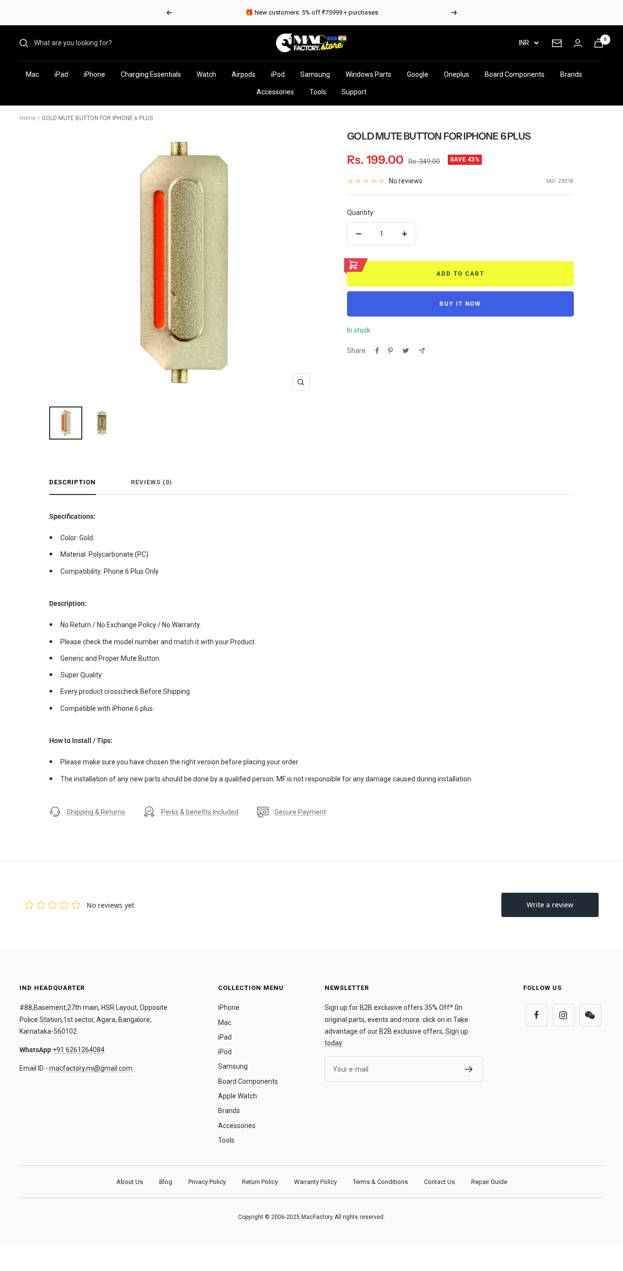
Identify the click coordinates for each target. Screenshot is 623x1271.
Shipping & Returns (96, 812)
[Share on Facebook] (377, 350)
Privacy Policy (207, 1181)
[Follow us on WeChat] (590, 1015)
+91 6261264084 (79, 1050)
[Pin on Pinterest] (390, 350)
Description (72, 482)
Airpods (244, 74)
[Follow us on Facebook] (537, 1015)
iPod (278, 74)
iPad (61, 74)
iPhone (94, 74)
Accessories (275, 92)
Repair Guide (489, 1181)
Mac (32, 74)
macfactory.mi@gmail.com (90, 1068)
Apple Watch (237, 1096)
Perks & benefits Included (199, 812)
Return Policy (260, 1181)
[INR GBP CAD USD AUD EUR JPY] (528, 43)
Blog (165, 1181)
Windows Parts (368, 74)
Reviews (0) (151, 482)
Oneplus (456, 74)
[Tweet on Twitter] (406, 350)
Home (27, 118)
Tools (318, 92)
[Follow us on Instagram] (563, 1015)
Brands (571, 74)
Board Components (515, 74)
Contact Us (439, 1181)
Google (417, 74)
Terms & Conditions (380, 1181)
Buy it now (460, 303)
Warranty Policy (315, 1181)
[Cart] (599, 43)
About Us (129, 1181)
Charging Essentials (151, 74)
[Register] (469, 1069)
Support (354, 92)
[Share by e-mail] (422, 351)
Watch (206, 74)
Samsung (315, 74)
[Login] (577, 43)
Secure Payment (300, 812)
